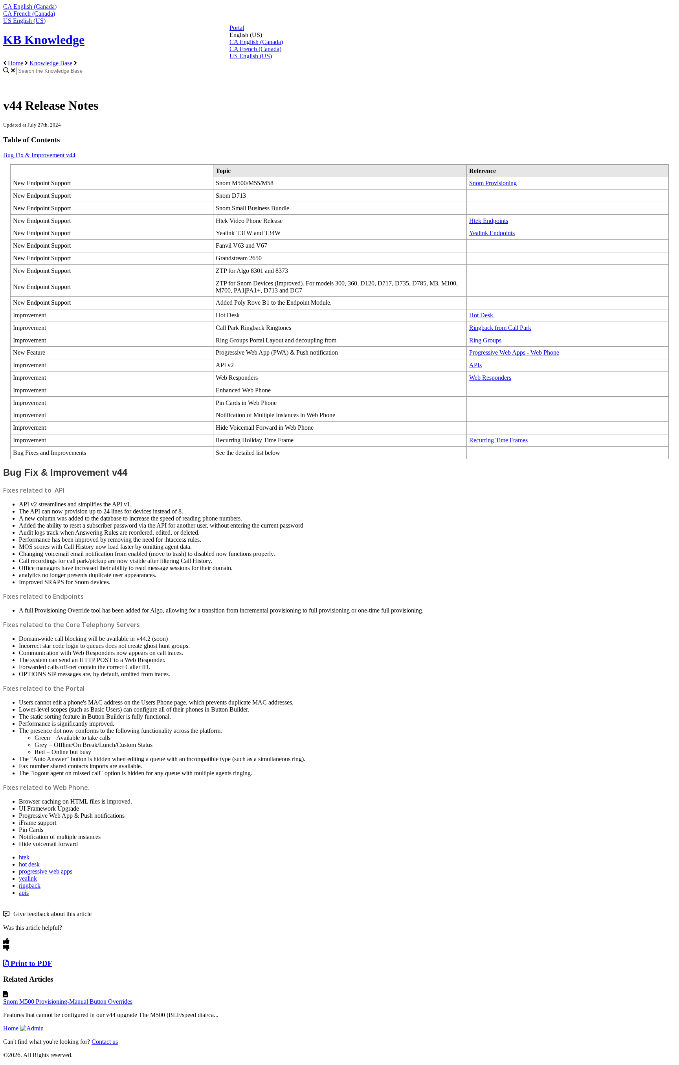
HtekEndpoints (488, 220)
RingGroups (485, 340)
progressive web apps (45, 871)
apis (24, 892)
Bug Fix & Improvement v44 (39, 155)
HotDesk (481, 315)
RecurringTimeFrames (498, 440)
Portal (236, 27)
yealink (28, 878)
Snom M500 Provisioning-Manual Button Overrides (67, 1001)
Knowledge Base (50, 63)
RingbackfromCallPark (500, 327)
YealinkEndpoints (492, 233)
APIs (475, 365)
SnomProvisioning (493, 183)
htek (24, 857)
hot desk (29, 864)
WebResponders (490, 377)
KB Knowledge (43, 40)
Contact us (105, 1041)
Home (15, 63)
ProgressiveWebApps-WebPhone (514, 352)
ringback (29, 885)
